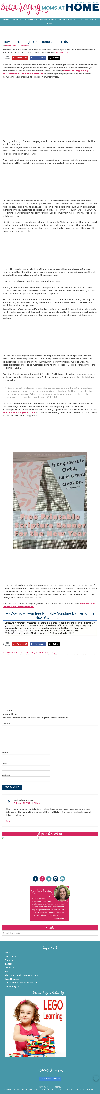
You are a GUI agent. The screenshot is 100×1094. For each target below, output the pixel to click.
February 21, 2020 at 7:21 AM (27, 803)
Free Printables (9, 652)
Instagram (10, 967)
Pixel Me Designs (88, 1090)
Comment (7, 723)
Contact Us (10, 956)
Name (5, 752)
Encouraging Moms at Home (50, 8)
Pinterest (9, 971)
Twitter (8, 964)
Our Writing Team (13, 986)
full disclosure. (62, 52)
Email (5, 763)
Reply (8, 821)
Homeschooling (48, 652)
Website (6, 775)
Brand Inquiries (12, 979)
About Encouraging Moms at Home (21, 975)
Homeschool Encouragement (28, 652)
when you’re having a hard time (19, 412)
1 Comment (24, 46)
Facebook (10, 960)
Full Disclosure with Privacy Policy (21, 982)
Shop (7, 952)
